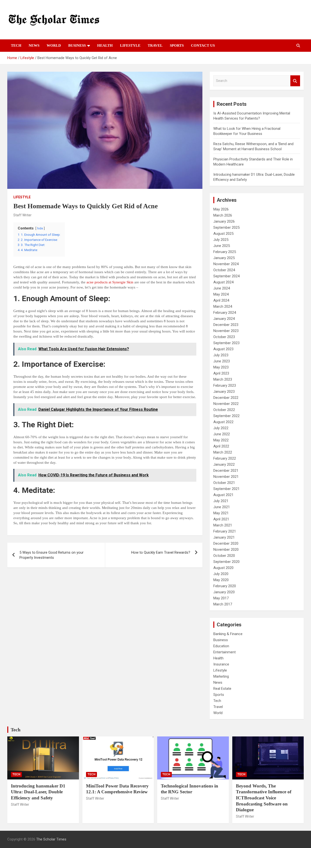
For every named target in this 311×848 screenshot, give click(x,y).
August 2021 (223, 495)
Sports (177, 45)
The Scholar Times (51, 839)
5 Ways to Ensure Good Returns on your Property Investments (51, 555)
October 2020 (224, 555)
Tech (16, 45)
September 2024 (226, 276)
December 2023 (225, 325)
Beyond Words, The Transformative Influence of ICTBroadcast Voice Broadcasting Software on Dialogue (263, 798)
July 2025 (220, 239)
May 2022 (221, 440)
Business (77, 45)
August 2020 (223, 568)
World (54, 45)
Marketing (221, 676)
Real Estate (222, 688)
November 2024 (226, 264)
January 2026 (224, 221)
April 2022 (221, 446)
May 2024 (221, 294)
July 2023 (220, 355)
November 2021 (226, 476)
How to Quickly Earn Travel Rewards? (160, 552)
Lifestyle (130, 45)
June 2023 (221, 361)
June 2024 (221, 288)
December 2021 (225, 470)
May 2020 (221, 580)
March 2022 (222, 452)
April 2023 (221, 373)
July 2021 (220, 501)
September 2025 (226, 227)
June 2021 (221, 507)
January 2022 (224, 464)
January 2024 (224, 318)
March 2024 (222, 306)
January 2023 (224, 391)
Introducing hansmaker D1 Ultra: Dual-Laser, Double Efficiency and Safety (38, 791)
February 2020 (224, 586)
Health (105, 45)
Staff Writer (22, 215)
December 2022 (225, 397)
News (34, 45)
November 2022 (226, 404)
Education (221, 646)
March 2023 (222, 379)
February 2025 (224, 252)
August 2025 (223, 233)
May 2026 (221, 209)
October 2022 (224, 410)
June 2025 (221, 246)
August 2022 (223, 422)
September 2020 (226, 562)
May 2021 (221, 513)
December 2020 (225, 543)
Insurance (221, 664)
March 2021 (222, 525)
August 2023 (223, 349)
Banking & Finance (227, 634)
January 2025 (224, 258)
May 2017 (221, 598)
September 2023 (226, 343)
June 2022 (221, 434)
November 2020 (226, 549)
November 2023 (226, 331)
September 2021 (226, 489)
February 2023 (224, 385)
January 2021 (224, 537)
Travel (155, 45)
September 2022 (226, 416)
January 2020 (224, 592)
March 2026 (222, 215)
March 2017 (222, 604)
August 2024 (223, 282)
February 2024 (224, 312)
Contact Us (203, 45)
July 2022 (220, 428)
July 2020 (220, 574)
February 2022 (224, 458)
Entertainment (224, 652)
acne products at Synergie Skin (109, 282)
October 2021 (224, 483)
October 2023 (224, 337)
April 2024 (221, 300)
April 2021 (221, 519)
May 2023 (221, 367)
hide (40, 228)
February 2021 (224, 531)
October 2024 (224, 270)
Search (295, 80)
